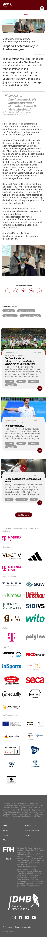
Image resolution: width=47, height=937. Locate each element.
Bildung (6, 840)
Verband (6, 830)
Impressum (7, 927)
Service (27, 835)
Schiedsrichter (30, 825)
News (5, 825)
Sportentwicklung (32, 830)
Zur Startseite (23, 515)
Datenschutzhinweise (22, 927)
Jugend (5, 835)
